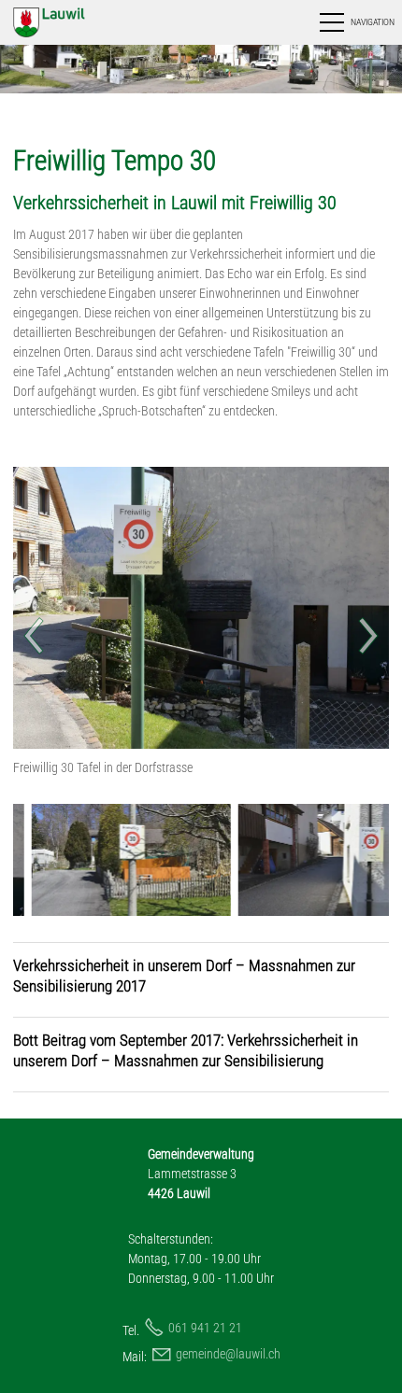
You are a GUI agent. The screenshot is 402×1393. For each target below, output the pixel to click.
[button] (356, 22)
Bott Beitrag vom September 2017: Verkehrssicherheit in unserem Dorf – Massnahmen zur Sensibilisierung (185, 1050)
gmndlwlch (228, 1353)
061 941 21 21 (205, 1327)
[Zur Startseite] (68, 22)
